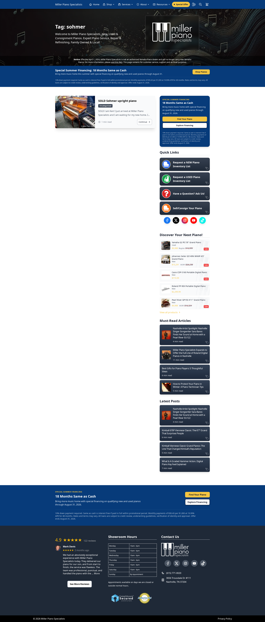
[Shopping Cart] (207, 4)
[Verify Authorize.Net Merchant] (144, 598)
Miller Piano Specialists (68, 4)
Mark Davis (69, 546)
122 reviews (90, 540)
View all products (169, 312)
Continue (143, 122)
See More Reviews (79, 584)
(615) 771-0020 (173, 573)
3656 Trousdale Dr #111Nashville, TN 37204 (178, 579)
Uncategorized (105, 106)
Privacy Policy (225, 618)
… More (96, 573)
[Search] (200, 4)
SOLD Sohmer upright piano (117, 101)
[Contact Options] (194, 4)
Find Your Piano (184, 119)
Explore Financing (184, 125)
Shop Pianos (201, 72)
